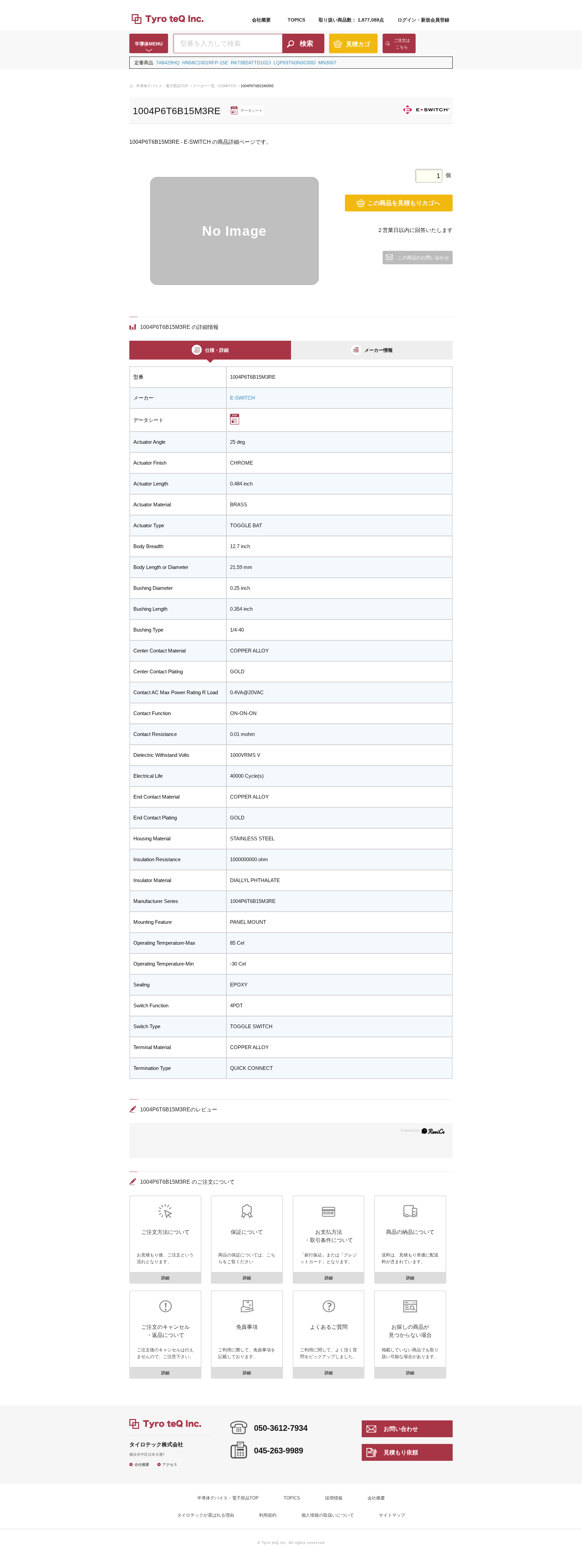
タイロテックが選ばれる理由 (205, 1515)
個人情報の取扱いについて (327, 1515)
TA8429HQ (168, 62)
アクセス (169, 1464)
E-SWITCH (242, 398)
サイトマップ (392, 1515)
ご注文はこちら (402, 43)
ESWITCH (227, 86)
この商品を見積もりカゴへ (403, 203)
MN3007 (327, 62)
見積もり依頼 (401, 1452)
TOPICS (296, 20)
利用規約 (268, 1515)
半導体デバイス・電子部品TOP (162, 86)
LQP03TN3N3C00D (294, 62)
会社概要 (261, 20)
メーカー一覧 (204, 86)
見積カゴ (358, 44)
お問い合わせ (401, 1429)
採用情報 (334, 1498)
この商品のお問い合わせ (423, 257)
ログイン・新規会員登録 (423, 20)
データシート (251, 110)
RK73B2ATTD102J (251, 62)
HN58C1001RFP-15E (205, 62)
